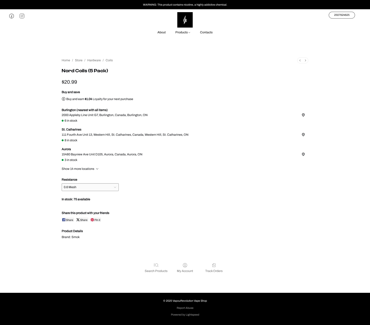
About (161, 32)
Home (66, 60)
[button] (185, 20)
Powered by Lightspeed (185, 314)
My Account (185, 271)
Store (78, 60)
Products (181, 32)
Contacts (206, 32)
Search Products (156, 271)
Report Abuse (185, 307)
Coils (109, 60)
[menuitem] (300, 60)
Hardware (94, 60)
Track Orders (214, 271)
